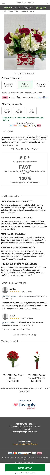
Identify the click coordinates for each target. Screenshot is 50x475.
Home (4, 11)
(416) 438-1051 (25, 429)
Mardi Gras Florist (25, 3)
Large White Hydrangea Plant (29, 296)
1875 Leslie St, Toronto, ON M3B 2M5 (25, 426)
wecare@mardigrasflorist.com (25, 431)
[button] (44, 469)
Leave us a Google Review (25, 444)
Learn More (43, 97)
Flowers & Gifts (13, 11)
